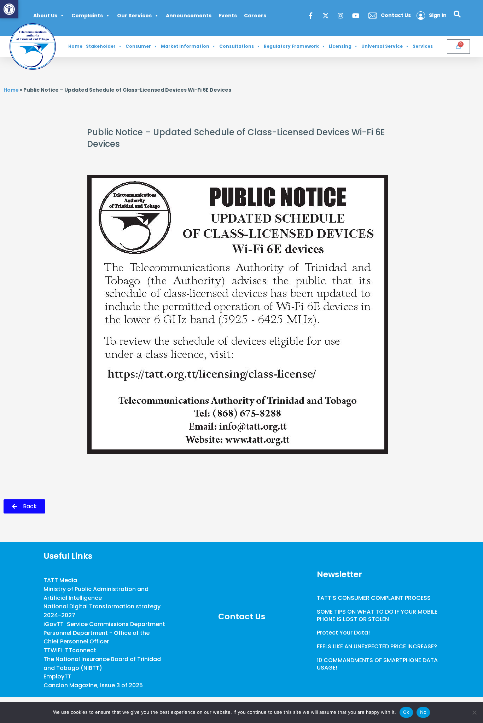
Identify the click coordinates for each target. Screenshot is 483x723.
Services (423, 46)
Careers (255, 15)
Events (228, 15)
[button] (9, 9)
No (423, 712)
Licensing (340, 46)
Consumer (138, 46)
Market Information (185, 46)
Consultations (236, 46)
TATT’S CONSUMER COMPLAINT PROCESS (374, 598)
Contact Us (241, 616)
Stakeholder (101, 46)
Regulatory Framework (291, 46)
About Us (45, 15)
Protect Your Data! (343, 633)
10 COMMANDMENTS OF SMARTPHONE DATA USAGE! (377, 664)
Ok (406, 712)
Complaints (87, 15)
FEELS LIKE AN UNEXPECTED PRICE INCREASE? (377, 646)
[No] (474, 712)
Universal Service (382, 46)
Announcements (188, 15)
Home (75, 46)
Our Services (134, 15)
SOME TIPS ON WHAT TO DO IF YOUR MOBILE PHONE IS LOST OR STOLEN (377, 615)
